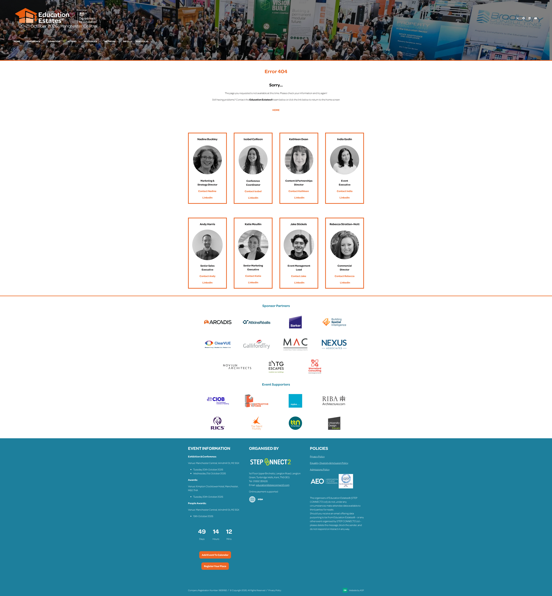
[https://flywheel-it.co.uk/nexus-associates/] (334, 350)
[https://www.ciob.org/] (217, 407)
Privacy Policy (317, 456)
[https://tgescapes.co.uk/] (276, 372)
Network (110, 41)
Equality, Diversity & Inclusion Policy (329, 462)
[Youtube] (535, 18)
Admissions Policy (319, 469)
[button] (215, 555)
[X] (517, 18)
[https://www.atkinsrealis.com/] (256, 328)
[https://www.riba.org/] (334, 407)
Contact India (344, 191)
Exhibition (54, 41)
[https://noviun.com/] (237, 372)
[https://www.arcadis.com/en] (217, 328)
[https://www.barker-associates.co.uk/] (295, 328)
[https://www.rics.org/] (217, 429)
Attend (72, 41)
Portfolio (142, 41)
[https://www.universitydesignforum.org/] (334, 429)
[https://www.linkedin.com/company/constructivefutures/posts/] (256, 407)
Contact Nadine (207, 191)
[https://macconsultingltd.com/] (295, 350)
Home (17, 41)
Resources (90, 41)
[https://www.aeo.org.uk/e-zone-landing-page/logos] (324, 487)
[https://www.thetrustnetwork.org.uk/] (295, 429)
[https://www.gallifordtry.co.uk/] (256, 350)
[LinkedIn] (529, 18)
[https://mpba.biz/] (295, 407)
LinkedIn (207, 197)
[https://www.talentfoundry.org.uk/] (256, 429)
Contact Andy (207, 276)
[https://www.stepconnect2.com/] (270, 466)
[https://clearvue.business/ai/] (217, 350)
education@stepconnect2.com (272, 485)
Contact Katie (253, 275)
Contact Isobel (253, 191)
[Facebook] (523, 18)
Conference (32, 41)
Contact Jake (298, 276)
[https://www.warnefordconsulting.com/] (314, 372)
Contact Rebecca (344, 276)
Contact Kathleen (299, 191)
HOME (276, 109)
